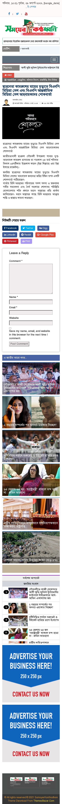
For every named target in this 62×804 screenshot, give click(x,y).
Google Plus (47, 234)
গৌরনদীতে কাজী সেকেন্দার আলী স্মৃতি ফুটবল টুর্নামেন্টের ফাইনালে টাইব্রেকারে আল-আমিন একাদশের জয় (29, 388)
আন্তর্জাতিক (11, 80)
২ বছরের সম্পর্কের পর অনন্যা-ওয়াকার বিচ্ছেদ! (30, 425)
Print (27, 241)
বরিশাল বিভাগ (33, 80)
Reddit (27, 234)
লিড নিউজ (52, 80)
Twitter (29, 228)
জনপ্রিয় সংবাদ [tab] (31, 583)
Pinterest (11, 241)
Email (13, 307)
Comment (15, 261)
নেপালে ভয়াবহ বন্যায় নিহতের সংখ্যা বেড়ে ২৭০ (31, 560)
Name (13, 297)
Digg (44, 228)
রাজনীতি (43, 80)
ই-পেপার (31, 6)
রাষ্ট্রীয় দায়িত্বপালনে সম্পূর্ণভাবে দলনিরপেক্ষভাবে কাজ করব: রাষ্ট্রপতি (31, 524)
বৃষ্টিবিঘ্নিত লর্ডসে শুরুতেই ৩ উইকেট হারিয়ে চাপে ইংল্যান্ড (31, 457)
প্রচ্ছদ (9, 75)
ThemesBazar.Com (43, 800)
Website (14, 318)
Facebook (11, 228)
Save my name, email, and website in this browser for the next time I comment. (29, 334)
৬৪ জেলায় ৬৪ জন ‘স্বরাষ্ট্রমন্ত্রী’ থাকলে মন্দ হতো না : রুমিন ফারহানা (31, 491)
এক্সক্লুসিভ (21, 80)
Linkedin (10, 234)
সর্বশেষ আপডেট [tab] (31, 578)
